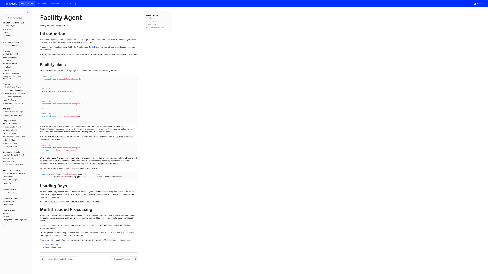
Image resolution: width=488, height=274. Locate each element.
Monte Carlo (7, 70)
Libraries (6, 216)
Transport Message (10, 179)
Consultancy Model (10, 143)
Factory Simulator (9, 140)
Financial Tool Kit (10, 198)
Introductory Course (10, 45)
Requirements (8, 35)
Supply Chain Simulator (11, 146)
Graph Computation (10, 57)
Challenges (7, 108)
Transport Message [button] (122, 259)
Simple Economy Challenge (12, 115)
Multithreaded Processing (155, 27)
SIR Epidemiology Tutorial (12, 96)
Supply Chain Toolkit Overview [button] (60, 259)
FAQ (4, 225)
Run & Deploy (7, 67)
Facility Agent (8, 176)
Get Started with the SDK (13, 22)
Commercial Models (11, 152)
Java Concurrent (52, 244)
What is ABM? (8, 29)
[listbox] (479, 3)
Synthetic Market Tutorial (12, 87)
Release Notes (9, 210)
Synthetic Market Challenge (13, 111)
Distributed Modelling (11, 73)
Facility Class (151, 21)
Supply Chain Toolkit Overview (14, 173)
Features (6, 50)
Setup (5, 39)
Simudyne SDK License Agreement (15, 219)
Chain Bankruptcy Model (12, 127)
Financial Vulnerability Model (13, 155)
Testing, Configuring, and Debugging (12, 77)
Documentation (27, 3)
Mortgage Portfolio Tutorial (12, 90)
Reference (42, 3)
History (5, 213)
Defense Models (9, 161)
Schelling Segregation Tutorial (14, 93)
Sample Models (9, 120)
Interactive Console (10, 63)
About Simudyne (9, 25)
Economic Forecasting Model (13, 165)
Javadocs (55, 3)
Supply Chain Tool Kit (12, 170)
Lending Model (8, 204)
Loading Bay (7, 183)
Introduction (150, 18)
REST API (67, 3)
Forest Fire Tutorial (9, 100)
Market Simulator (9, 201)
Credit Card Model (9, 133)
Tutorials (6, 83)
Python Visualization (10, 189)
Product (6, 186)
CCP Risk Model (8, 158)
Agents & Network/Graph (12, 54)
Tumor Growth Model (10, 123)
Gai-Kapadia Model (10, 130)
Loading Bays (151, 24)
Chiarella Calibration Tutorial (13, 103)
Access (5, 32)
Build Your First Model (11, 42)
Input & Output (8, 60)
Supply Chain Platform (11, 193)
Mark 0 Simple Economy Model (14, 136)
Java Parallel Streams (54, 247)
